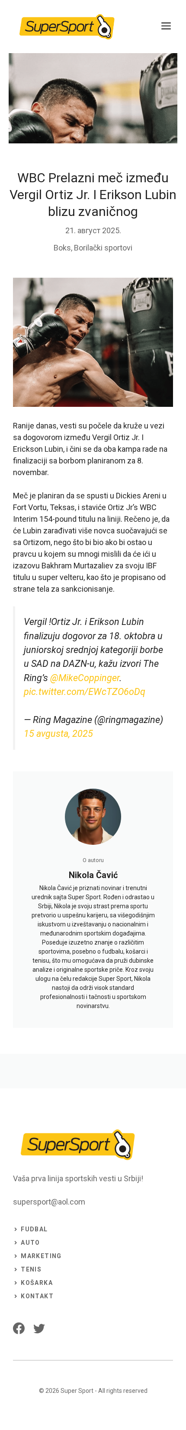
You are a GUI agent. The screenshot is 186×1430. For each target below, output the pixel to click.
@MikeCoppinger (84, 677)
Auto (30, 1242)
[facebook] (19, 1328)
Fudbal (34, 1229)
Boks (62, 247)
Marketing (41, 1255)
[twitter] (39, 1328)
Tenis (31, 1269)
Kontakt (37, 1296)
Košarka (37, 1282)
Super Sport (77, 1390)
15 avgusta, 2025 (58, 733)
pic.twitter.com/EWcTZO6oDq (84, 691)
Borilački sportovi (103, 247)
